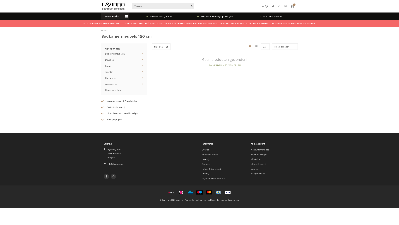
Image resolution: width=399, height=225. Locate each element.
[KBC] (190, 192)
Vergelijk (255, 169)
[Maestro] (199, 192)
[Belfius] (171, 192)
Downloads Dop (113, 90)
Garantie (206, 164)
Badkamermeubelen (115, 53)
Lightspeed (201, 200)
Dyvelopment (233, 200)
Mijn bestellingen (259, 154)
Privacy (205, 173)
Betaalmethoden (210, 154)
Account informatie (260, 149)
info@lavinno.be (115, 164)
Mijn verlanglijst (258, 164)
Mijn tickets (256, 159)
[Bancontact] (218, 192)
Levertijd (206, 159)
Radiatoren (110, 78)
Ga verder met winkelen (225, 65)
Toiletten (109, 72)
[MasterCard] (209, 192)
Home (104, 30)
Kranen (108, 66)
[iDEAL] (181, 192)
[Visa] (227, 192)
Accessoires (111, 84)
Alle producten (258, 173)
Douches (109, 60)
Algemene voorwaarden (213, 178)
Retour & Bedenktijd (211, 169)
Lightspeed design (216, 200)
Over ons (206, 149)
